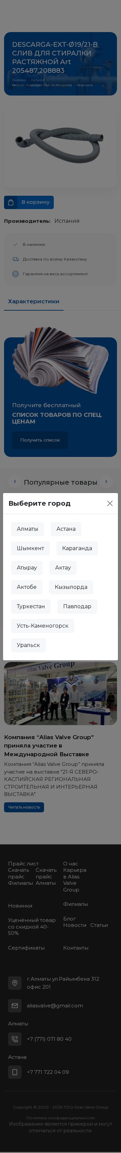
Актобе (27, 587)
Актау (63, 567)
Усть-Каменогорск (43, 626)
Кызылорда (71, 587)
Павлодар (77, 606)
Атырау (27, 567)
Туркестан (31, 606)
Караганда (77, 548)
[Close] (110, 503)
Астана (66, 529)
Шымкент (30, 548)
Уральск (28, 645)
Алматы (27, 529)
